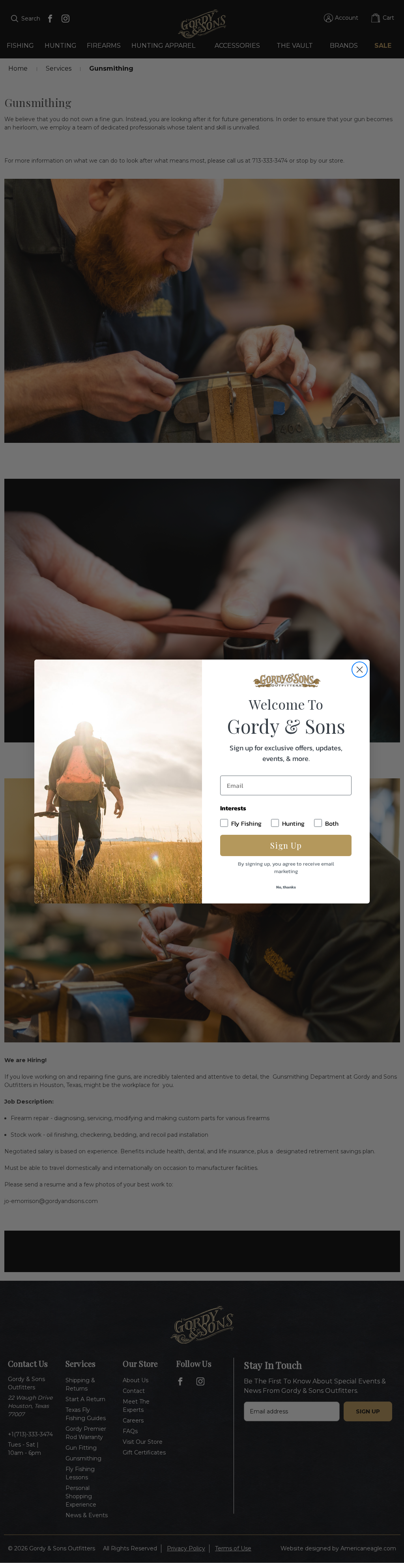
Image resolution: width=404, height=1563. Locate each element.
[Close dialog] (360, 670)
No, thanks (286, 887)
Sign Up (286, 845)
